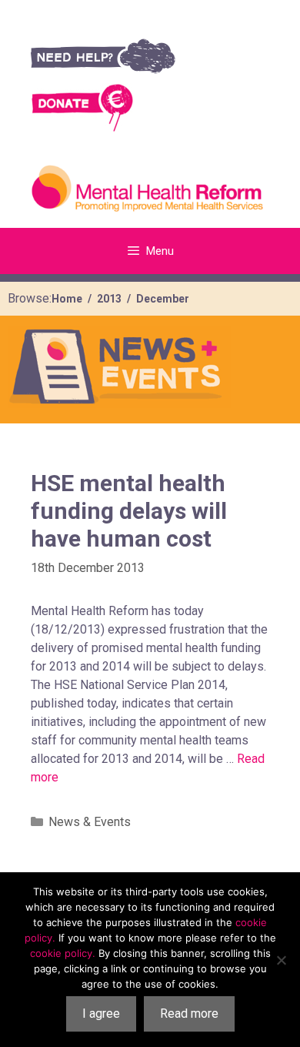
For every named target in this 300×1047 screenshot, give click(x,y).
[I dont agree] (280, 960)
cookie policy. (62, 953)
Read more (189, 1013)
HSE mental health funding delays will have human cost (129, 511)
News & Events (89, 822)
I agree (101, 1013)
